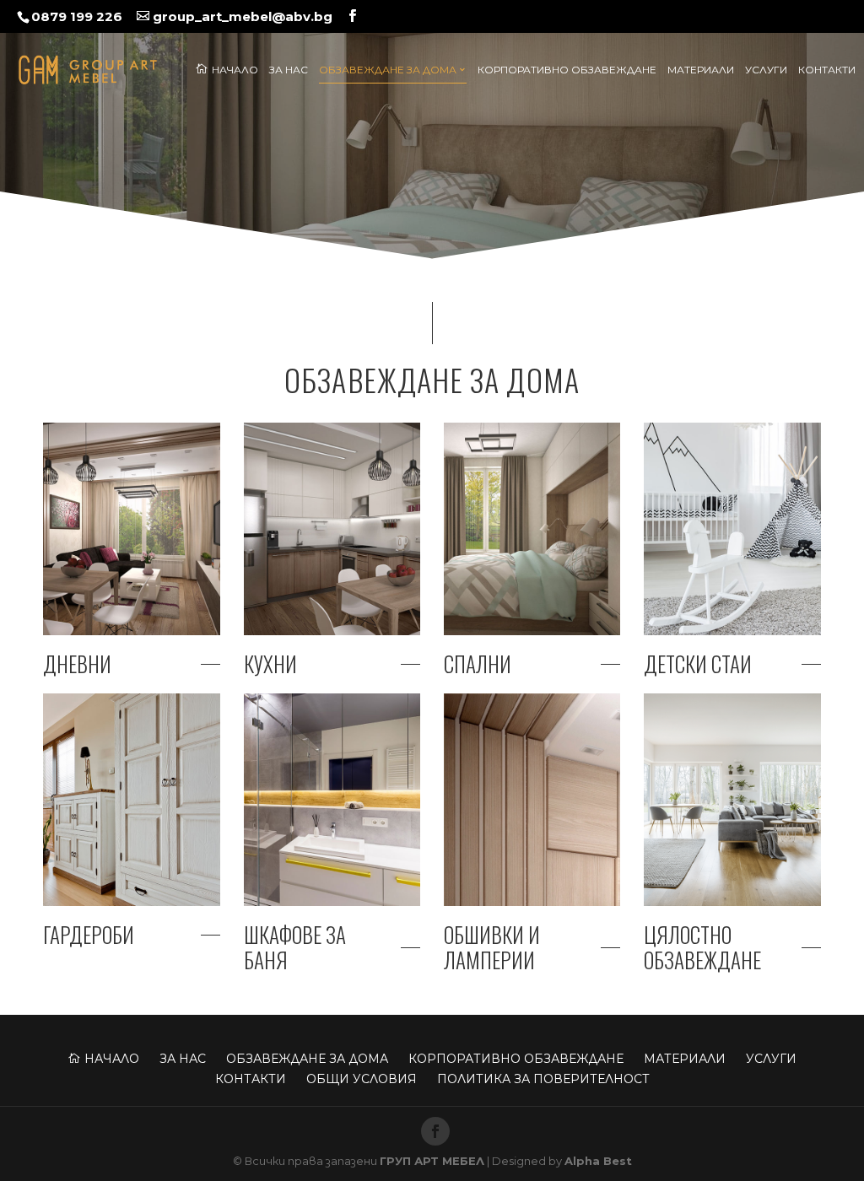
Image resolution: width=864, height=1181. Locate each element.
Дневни (77, 664)
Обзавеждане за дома (387, 70)
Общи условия (361, 1079)
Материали (700, 70)
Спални (477, 664)
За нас (288, 70)
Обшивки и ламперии (492, 947)
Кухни (270, 664)
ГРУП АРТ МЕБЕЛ (432, 1161)
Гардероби (88, 934)
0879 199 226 (76, 16)
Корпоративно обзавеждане (567, 70)
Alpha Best (598, 1161)
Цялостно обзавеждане (702, 947)
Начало (227, 69)
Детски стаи (698, 664)
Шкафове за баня (295, 947)
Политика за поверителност (543, 1079)
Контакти (827, 70)
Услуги (766, 70)
